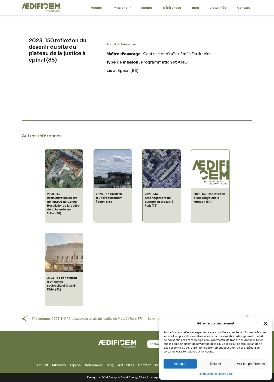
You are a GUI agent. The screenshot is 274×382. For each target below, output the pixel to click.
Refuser (215, 364)
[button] (265, 323)
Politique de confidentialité (215, 373)
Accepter (180, 364)
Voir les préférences (251, 364)
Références (129, 44)
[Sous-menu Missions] (131, 7)
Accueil (111, 44)
